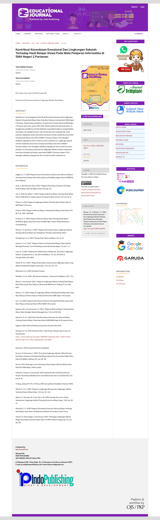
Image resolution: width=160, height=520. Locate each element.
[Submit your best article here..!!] (130, 110)
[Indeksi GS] (130, 246)
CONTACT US (120, 157)
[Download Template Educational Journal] (130, 89)
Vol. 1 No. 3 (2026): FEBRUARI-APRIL (45, 43)
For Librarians (120, 284)
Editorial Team (52, 34)
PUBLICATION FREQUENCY (125, 148)
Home (18, 34)
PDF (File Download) (93, 116)
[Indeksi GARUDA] (130, 259)
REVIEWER (120, 144)
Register (134, 7)
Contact (77, 34)
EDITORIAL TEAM (122, 140)
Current (27, 34)
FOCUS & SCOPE (121, 127)
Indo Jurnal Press (22, 449)
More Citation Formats (95, 233)
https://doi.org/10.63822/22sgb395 (33, 93)
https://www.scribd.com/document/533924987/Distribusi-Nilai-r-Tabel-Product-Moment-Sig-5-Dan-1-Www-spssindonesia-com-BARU (43, 338)
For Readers (120, 277)
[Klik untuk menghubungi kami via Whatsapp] (130, 59)
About (66, 34)
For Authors (120, 280)
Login (142, 7)
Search (139, 34)
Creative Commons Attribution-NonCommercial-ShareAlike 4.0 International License (91, 192)
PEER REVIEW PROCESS (124, 136)
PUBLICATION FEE (122, 153)
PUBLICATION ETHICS (123, 132)
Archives (39, 34)
